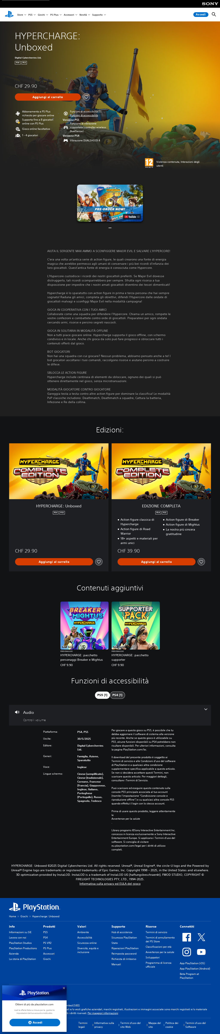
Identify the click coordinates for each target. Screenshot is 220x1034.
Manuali (116, 964)
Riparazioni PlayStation (125, 948)
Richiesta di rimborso (124, 959)
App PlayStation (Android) (195, 968)
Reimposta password (124, 953)
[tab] (102, 695)
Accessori (69, 14)
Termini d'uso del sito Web (130, 1025)
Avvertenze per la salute (126, 818)
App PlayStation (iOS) (192, 963)
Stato (115, 943)
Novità (83, 14)
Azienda (14, 953)
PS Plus (54, 14)
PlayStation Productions (23, 948)
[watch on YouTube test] (132, 217)
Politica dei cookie (171, 1025)
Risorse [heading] (151, 926)
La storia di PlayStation (22, 959)
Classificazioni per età (158, 947)
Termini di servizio (156, 932)
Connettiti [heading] (187, 926)
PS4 (45, 937)
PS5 (30, 14)
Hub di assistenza (122, 932)
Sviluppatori (153, 957)
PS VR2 (47, 943)
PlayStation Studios (20, 943)
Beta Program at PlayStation (189, 976)
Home (12, 916)
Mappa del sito (154, 1025)
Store (20, 14)
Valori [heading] (81, 926)
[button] (84, 115)
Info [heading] (12, 926)
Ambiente (83, 932)
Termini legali (82, 1025)
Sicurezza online (87, 943)
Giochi (41, 14)
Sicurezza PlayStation (124, 937)
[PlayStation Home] (9, 14)
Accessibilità (84, 937)
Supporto (97, 14)
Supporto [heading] (118, 926)
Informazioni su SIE (20, 932)
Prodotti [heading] (49, 926)
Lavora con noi (17, 937)
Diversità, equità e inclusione (88, 950)
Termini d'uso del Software (195, 1025)
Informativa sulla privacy (104, 1025)
